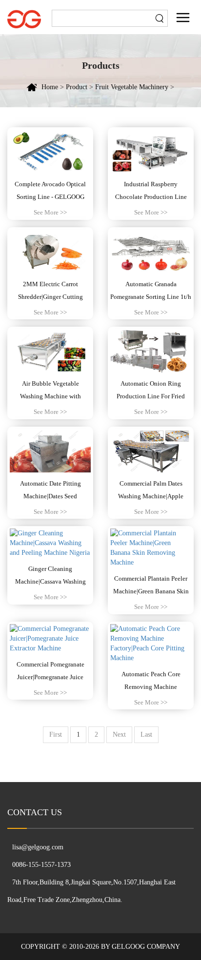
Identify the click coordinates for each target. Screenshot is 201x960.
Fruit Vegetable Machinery (131, 87)
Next (119, 734)
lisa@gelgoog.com (37, 847)
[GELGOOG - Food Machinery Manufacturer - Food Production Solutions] (24, 18)
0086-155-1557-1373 (41, 864)
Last (146, 734)
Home (49, 87)
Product (76, 87)
